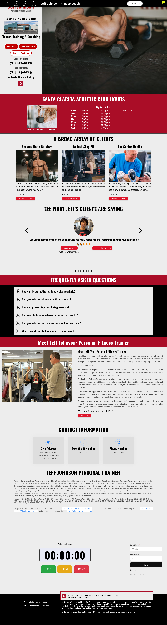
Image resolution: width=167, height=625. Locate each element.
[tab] (83, 291)
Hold (65, 569)
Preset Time (135, 545)
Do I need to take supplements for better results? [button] (49, 315)
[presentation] (83, 269)
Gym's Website (28, 47)
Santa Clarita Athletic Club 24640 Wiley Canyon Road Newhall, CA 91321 (49, 456)
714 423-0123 (21, 63)
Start (48, 569)
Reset (81, 569)
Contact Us (135, 4)
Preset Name (135, 554)
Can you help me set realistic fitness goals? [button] (46, 299)
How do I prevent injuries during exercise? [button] (45, 307)
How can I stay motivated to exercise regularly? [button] (48, 291)
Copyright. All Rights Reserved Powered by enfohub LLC (96, 596)
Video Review (69, 248)
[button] (75, 271)
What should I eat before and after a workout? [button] (47, 331)
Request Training (21, 53)
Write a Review (71, 198)
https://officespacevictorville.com (79, 511)
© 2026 (70, 596)
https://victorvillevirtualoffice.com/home (77, 508)
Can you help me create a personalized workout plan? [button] (51, 323)
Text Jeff (11, 47)
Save (146, 565)
